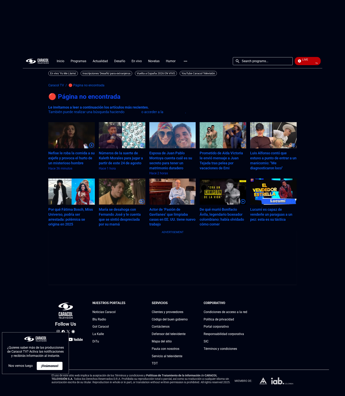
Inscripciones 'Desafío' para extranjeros (106, 73)
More (185, 61)
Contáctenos (161, 326)
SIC (206, 341)
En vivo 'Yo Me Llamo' (63, 73)
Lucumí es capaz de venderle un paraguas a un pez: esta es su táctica (271, 214)
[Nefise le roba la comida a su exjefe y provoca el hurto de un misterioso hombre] (71, 135)
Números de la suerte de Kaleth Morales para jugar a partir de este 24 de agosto (121, 158)
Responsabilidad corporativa (224, 334)
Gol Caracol (100, 326)
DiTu (95, 341)
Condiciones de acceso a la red (225, 312)
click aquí (133, 112)
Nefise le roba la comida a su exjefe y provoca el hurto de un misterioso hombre (71, 158)
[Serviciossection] (186, 303)
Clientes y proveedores (167, 312)
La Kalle (98, 334)
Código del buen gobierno (170, 319)
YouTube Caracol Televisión (198, 73)
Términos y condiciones (220, 349)
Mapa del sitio (162, 341)
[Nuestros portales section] (126, 303)
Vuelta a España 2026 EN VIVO (156, 73)
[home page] (37, 61)
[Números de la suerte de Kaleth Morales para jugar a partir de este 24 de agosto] (122, 135)
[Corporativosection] (246, 303)
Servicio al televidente (167, 356)
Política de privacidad (219, 319)
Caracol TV (56, 85)
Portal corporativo (216, 326)
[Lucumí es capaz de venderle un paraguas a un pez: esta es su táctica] (273, 192)
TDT (155, 363)
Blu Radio (99, 319)
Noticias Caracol (104, 312)
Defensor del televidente (168, 334)
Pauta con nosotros (165, 349)
